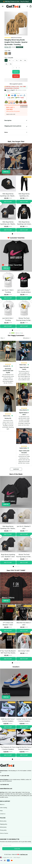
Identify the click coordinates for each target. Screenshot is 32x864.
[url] (24, 854)
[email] (6, 788)
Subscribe (17, 848)
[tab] (12, 233)
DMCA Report (16, 857)
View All (6, 172)
